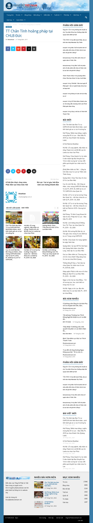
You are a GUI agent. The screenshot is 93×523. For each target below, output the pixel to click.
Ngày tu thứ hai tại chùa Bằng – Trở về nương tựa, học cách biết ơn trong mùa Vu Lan (75, 282)
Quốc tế (65, 495)
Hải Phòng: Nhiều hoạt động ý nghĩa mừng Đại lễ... (52, 493)
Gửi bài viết (59, 518)
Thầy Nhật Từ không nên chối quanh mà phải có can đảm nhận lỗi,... (74, 329)
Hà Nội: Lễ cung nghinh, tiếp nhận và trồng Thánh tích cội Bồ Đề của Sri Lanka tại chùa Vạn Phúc (32, 229)
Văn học (9, 20)
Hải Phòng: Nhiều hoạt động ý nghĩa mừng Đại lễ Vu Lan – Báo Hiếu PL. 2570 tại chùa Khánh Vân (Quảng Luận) (75, 136)
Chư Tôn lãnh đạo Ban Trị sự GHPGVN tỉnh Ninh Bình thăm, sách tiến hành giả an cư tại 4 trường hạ (14, 229)
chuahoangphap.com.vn (25, 197)
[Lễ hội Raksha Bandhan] (38, 504)
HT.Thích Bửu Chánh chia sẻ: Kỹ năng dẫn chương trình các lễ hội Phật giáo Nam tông (75, 104)
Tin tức (18, 15)
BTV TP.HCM (67, 322)
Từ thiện (65, 499)
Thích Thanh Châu (68, 75)
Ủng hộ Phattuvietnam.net (74, 518)
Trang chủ (10, 15)
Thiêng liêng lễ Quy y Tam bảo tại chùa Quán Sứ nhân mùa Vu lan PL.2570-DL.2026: (74, 265)
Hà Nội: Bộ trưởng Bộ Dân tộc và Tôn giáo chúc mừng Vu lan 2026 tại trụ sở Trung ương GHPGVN (75, 234)
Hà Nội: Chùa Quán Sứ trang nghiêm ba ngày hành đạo (75, 241)
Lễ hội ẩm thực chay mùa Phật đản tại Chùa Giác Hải (17, 183)
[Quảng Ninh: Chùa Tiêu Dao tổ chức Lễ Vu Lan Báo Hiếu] (50, 217)
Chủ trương (42, 518)
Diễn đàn (47, 15)
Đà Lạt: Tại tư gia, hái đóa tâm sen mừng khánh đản (48, 183)
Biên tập (51, 518)
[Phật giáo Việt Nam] (46, 5)
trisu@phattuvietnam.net (14, 500)
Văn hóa (76, 15)
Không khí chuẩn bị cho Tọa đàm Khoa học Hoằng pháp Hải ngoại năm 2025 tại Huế (75, 32)
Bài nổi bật (66, 489)
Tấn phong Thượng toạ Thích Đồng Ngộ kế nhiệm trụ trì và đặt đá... (74, 317)
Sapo (16, 518)
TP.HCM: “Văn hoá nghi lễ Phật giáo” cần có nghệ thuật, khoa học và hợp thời (75, 86)
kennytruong (67, 57)
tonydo (65, 47)
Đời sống (37, 15)
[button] (85, 17)
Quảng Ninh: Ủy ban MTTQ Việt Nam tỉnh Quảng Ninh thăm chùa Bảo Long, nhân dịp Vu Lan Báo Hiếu (75, 248)
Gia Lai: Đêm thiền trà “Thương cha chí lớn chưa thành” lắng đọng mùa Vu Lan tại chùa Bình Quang (74, 257)
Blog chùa (28, 15)
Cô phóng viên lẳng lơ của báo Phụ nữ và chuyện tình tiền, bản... (75, 304)
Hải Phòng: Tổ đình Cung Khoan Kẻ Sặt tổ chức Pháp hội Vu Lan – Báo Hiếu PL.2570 (74, 217)
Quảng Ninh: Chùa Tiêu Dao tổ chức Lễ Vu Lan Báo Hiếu (50, 227)
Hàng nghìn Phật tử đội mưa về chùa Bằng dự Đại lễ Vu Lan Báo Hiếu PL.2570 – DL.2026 (75, 274)
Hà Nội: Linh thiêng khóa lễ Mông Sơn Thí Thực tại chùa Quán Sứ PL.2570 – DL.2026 (50, 253)
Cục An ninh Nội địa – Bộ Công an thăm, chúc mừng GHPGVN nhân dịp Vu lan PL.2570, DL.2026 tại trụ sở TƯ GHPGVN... (14, 255)
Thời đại (66, 15)
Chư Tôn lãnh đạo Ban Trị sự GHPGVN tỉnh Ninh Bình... (52, 484)
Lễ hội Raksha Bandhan (70, 144)
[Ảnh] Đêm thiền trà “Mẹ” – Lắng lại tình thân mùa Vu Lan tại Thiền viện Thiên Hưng (74, 172)
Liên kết (80, 520)
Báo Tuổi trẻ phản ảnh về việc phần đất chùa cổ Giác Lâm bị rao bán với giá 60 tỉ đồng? (74, 50)
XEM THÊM (25, 208)
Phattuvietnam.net (69, 308)
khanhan (11, 39)
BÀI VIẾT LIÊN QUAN (13, 208)
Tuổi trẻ (56, 15)
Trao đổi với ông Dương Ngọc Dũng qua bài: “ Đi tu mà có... (73, 351)
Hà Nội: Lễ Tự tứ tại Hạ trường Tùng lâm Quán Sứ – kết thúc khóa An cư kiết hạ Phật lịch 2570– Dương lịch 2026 (75, 207)
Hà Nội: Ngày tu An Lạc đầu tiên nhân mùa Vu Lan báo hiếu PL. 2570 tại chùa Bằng (75, 291)
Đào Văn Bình (67, 333)
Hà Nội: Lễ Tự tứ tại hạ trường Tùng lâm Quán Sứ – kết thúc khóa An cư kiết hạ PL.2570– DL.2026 (32, 254)
